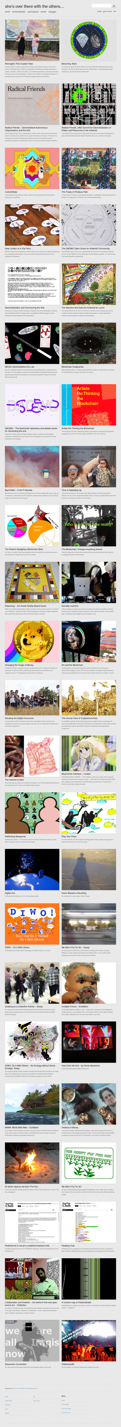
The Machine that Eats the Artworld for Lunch (83, 307)
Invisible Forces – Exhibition (75, 1006)
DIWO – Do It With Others (17, 947)
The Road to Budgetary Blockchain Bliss (24, 549)
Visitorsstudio (68, 1364)
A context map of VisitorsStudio (76, 1302)
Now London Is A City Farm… (19, 248)
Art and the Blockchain (72, 664)
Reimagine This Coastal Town (19, 63)
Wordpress (15, 1388)
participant (33, 11)
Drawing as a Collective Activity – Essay (24, 1006)
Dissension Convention (16, 1364)
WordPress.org (66, 1412)
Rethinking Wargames (15, 836)
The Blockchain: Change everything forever (82, 549)
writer (43, 11)
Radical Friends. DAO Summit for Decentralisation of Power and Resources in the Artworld (86, 129)
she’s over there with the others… (34, 6)
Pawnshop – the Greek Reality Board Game (25, 605)
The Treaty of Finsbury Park (75, 191)
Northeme (34, 1388)
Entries (65, 1404)
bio (115, 11)
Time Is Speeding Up (72, 490)
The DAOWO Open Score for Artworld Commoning (86, 248)
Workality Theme (24, 1388)
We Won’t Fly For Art (71, 1186)
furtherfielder (19, 11)
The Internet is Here (14, 779)
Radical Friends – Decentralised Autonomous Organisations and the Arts (26, 129)
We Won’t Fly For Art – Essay (75, 947)
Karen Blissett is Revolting (74, 892)
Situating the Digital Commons (19, 718)
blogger (52, 11)
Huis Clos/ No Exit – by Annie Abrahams (81, 1065)
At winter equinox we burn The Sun (21, 1186)
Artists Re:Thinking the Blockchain (78, 428)
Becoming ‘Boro (69, 63)
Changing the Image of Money (19, 664)
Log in (63, 1400)
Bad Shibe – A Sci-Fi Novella (18, 490)
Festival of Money (70, 1127)
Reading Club (68, 1245)
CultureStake (11, 191)
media (99, 11)
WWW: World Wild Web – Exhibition (22, 1127)
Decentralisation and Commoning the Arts (24, 307)
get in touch (107, 11)
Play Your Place (69, 836)
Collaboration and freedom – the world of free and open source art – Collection (31, 1303)
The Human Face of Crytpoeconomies (79, 718)
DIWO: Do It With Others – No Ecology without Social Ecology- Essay (30, 1067)
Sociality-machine (70, 605)
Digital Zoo (10, 892)
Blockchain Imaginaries (73, 366)
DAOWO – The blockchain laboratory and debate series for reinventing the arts (31, 429)
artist (7, 11)
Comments (66, 1408)
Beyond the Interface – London (76, 773)
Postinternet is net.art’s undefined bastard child (27, 1245)
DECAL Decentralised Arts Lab (19, 366)
